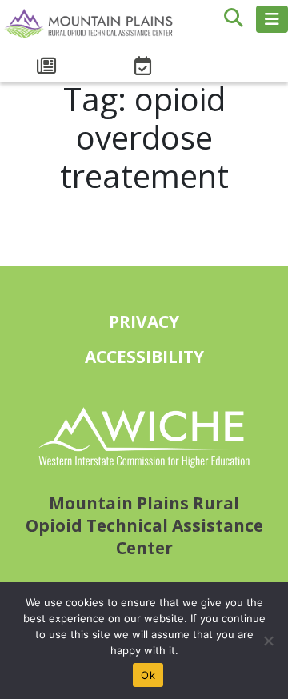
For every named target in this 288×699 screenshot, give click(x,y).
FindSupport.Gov (240, 57)
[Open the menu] (272, 19)
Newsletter (48, 66)
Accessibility (144, 357)
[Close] (268, 641)
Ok (148, 675)
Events (144, 66)
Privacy (144, 321)
